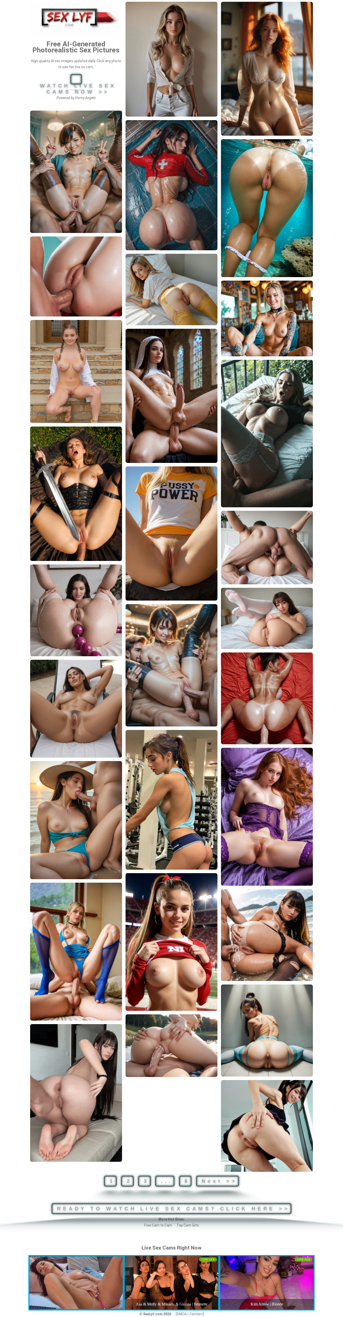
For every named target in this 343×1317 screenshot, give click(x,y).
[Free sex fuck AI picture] (76, 952)
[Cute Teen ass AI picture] (267, 1126)
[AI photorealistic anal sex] (76, 494)
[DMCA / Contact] (190, 1314)
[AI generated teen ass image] (267, 1030)
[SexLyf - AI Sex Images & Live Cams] (76, 19)
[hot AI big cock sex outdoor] (171, 1045)
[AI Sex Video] (267, 433)
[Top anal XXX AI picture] (76, 276)
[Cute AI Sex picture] (171, 800)
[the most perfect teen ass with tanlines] (267, 208)
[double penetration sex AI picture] (171, 665)
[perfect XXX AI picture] (76, 709)
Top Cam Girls (188, 1225)
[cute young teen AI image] (267, 69)
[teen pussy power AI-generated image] (171, 533)
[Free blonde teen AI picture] (171, 59)
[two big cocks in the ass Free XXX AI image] (76, 172)
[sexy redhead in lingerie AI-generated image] (267, 817)
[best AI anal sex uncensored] (267, 935)
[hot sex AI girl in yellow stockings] (171, 289)
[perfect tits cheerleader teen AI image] (171, 942)
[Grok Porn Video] (76, 610)
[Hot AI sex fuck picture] (267, 698)
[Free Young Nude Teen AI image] (76, 371)
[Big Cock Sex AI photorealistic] (267, 547)
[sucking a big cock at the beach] (76, 820)
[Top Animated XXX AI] (76, 1093)
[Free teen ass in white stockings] (267, 618)
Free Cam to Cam (158, 1225)
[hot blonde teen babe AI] (267, 318)
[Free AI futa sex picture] (171, 396)
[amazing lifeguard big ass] (171, 185)
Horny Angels (85, 98)
